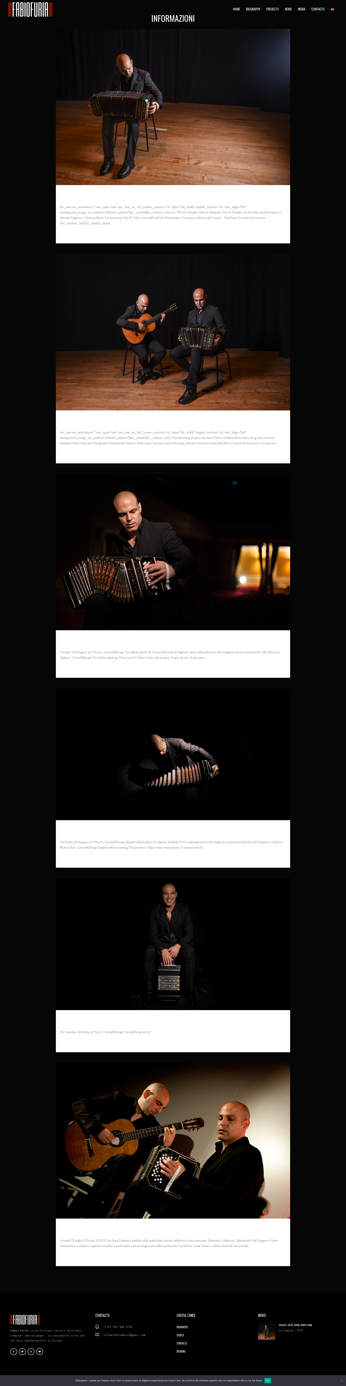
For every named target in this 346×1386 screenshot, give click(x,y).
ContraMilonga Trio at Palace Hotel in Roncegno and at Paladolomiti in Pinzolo (150, 1018)
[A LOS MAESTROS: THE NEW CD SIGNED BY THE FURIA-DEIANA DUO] (173, 332)
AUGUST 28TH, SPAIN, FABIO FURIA (295, 1325)
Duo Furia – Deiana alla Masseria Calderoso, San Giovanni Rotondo (136, 1226)
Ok (267, 1380)
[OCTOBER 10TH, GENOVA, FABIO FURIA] (173, 107)
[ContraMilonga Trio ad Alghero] (173, 552)
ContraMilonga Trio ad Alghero (96, 638)
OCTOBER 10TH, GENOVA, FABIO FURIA (98, 193)
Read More (68, 234)
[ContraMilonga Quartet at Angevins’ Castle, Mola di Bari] (173, 754)
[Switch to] (333, 9)
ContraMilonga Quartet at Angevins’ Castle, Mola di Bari (124, 828)
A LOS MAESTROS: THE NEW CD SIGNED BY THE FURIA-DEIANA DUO (126, 418)
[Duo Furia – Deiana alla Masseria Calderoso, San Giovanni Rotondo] (173, 1140)
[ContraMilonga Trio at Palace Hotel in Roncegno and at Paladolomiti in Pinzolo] (173, 944)
